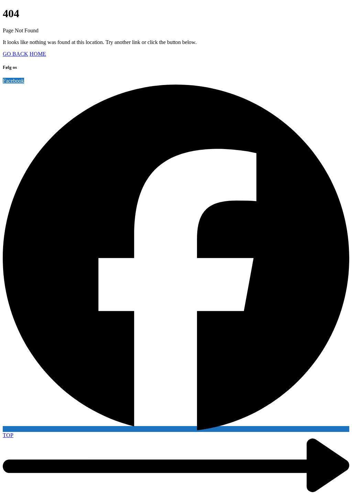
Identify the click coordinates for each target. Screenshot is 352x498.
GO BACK (15, 54)
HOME (38, 54)
